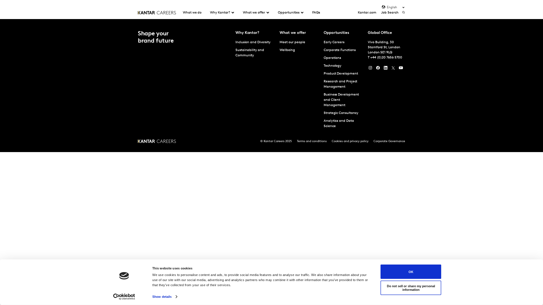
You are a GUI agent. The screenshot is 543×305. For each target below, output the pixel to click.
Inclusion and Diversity (252, 42)
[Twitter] (393, 68)
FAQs (316, 12)
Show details (162, 296)
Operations (332, 58)
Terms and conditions (312, 141)
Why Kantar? (220, 12)
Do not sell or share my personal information (411, 287)
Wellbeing (287, 50)
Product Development (341, 73)
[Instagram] (370, 68)
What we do (192, 12)
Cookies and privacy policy (350, 141)
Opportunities (288, 12)
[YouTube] (400, 68)
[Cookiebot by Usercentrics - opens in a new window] (124, 297)
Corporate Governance (389, 141)
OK (411, 271)
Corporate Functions (339, 50)
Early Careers (334, 42)
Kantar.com (367, 12)
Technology (332, 66)
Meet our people (292, 42)
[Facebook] (378, 68)
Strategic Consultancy (341, 113)
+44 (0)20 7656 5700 (386, 57)
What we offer (254, 12)
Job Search (389, 12)
